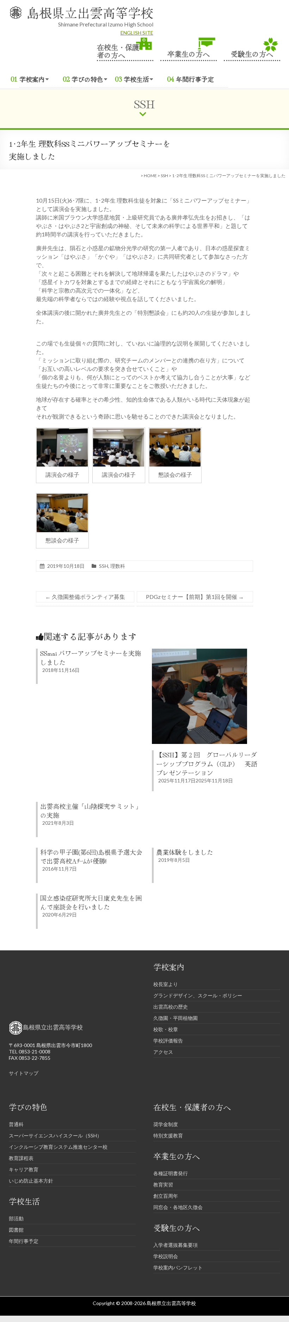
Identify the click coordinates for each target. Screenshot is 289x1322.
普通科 (16, 1124)
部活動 (16, 1218)
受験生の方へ (252, 53)
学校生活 (136, 79)
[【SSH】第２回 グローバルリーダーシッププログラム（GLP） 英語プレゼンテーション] (199, 652)
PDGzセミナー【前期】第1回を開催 (195, 596)
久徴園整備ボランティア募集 (85, 596)
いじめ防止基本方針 (31, 1181)
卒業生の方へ (188, 53)
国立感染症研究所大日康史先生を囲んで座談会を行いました (91, 902)
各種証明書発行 (170, 1173)
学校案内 (32, 79)
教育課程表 (21, 1158)
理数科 (117, 566)
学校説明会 (165, 1256)
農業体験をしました (184, 852)
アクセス (163, 1052)
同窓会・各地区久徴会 (178, 1207)
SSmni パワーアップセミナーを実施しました (90, 657)
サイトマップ (23, 1073)
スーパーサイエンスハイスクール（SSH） (55, 1135)
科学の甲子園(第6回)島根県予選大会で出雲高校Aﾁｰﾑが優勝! (91, 856)
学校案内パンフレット (178, 1267)
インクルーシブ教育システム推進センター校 (58, 1147)
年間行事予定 (195, 79)
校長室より (165, 984)
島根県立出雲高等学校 (89, 12)
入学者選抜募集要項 (175, 1245)
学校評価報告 (168, 1041)
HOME (150, 175)
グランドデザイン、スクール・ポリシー (197, 995)
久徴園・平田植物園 (175, 1018)
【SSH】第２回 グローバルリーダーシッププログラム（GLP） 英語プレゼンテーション (206, 763)
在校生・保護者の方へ (118, 50)
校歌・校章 (165, 1029)
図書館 (16, 1230)
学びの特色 (87, 79)
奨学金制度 (165, 1124)
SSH (164, 175)
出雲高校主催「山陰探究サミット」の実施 (91, 810)
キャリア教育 (23, 1169)
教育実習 (163, 1185)
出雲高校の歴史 (170, 1007)
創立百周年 (165, 1196)
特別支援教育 (168, 1135)
